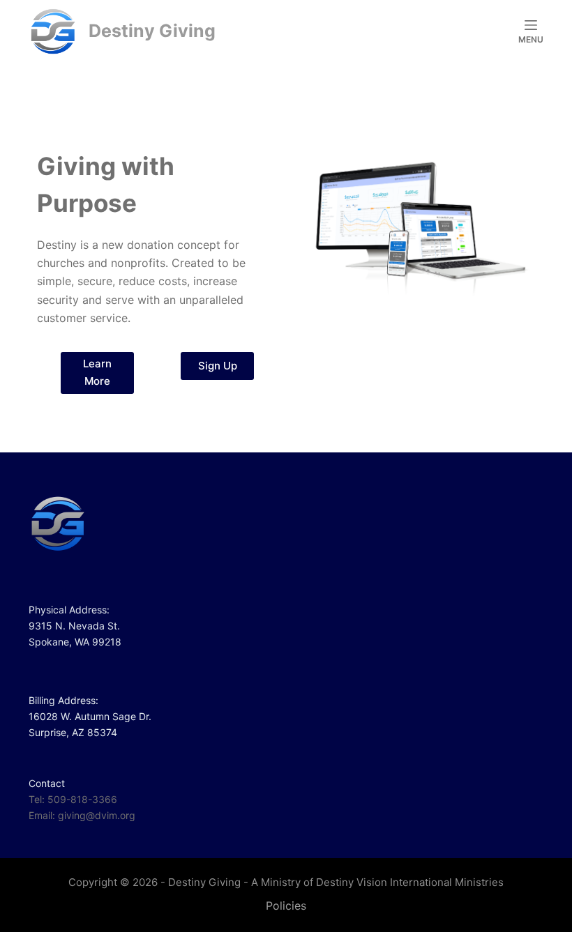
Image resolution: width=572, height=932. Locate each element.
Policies (286, 905)
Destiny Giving (152, 30)
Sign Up (217, 365)
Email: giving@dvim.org (82, 815)
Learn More (97, 372)
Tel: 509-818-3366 (73, 799)
